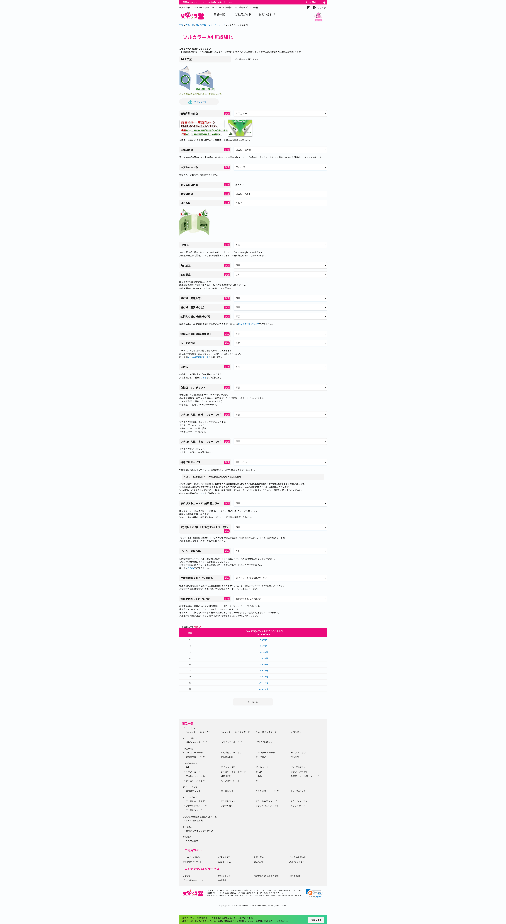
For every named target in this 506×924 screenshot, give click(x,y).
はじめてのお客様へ (192, 857)
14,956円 (263, 664)
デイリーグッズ (190, 787)
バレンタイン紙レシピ (196, 742)
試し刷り (295, 756)
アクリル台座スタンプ (266, 801)
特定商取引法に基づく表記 (266, 875)
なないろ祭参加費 (194, 820)
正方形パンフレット (195, 776)
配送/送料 (258, 861)
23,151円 (263, 688)
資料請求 (187, 837)
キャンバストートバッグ (267, 790)
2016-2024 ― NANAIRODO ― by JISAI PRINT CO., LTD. (249, 905)
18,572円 (263, 676)
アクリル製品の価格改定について (218, 2)
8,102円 (263, 646)
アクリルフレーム (194, 810)
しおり (259, 776)
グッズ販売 (188, 826)
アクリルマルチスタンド (267, 805)
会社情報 (222, 880)
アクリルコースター (300, 801)
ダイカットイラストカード (233, 771)
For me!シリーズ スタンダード (235, 731)
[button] (314, 893)
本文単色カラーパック (231, 752)
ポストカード (262, 767)
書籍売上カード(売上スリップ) (305, 776)
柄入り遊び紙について (248, 324)
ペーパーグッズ (190, 763)
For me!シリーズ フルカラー (199, 731)
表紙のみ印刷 (227, 756)
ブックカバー (262, 756)
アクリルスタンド (229, 801)
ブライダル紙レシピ (265, 742)
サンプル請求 (192, 841)
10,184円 (263, 652)
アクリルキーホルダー (196, 801)
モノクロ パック (298, 752)
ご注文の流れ (224, 857)
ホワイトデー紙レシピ (231, 742)
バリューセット (190, 728)
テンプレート (200, 101)
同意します (316, 919)
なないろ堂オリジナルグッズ (199, 830)
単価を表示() (192, 626)
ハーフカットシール (230, 780)
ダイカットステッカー (196, 780)
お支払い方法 (224, 861)
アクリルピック (228, 805)
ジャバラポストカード (301, 767)
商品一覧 (187, 723)
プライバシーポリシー (193, 880)
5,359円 (263, 640)
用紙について (224, 875)
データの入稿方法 (297, 857)
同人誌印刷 (188, 748)
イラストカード (193, 771)
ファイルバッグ (298, 790)
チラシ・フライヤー (300, 771)
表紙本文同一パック (195, 756)
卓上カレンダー (228, 790)
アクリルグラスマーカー (197, 805)
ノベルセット (297, 731)
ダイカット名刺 (228, 767)
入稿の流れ (259, 857)
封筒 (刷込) (226, 776)
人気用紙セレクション (266, 731)
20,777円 (263, 682)
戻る (255, 701)
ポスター (260, 771)
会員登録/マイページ (192, 861)
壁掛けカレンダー (194, 790)
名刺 (188, 767)
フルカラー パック (194, 752)
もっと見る (311, 2)
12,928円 (263, 658)
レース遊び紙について (198, 356)
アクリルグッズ (190, 797)
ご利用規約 (294, 875)
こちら (203, 377)
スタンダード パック (265, 752)
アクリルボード (298, 805)
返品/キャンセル (297, 861)
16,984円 (263, 670)
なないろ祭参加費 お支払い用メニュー (201, 816)
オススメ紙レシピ (191, 738)
